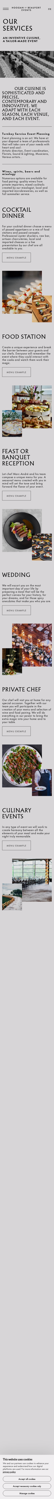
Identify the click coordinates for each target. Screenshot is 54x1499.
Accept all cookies (27, 1479)
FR (49, 9)
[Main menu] (6, 9)
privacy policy (9, 1471)
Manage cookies (27, 1493)
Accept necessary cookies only (27, 1486)
